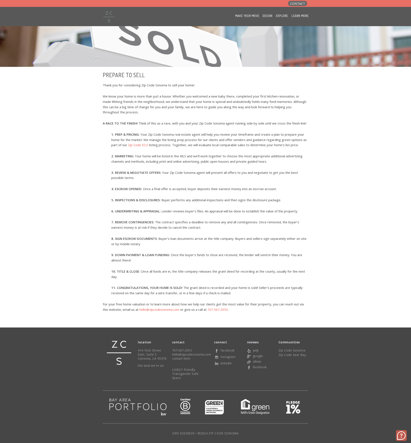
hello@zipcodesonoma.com (159, 309)
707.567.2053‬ (217, 309)
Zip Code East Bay (292, 355)
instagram (227, 357)
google (258, 356)
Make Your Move (247, 16)
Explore (282, 16)
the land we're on (151, 365)
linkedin (226, 363)
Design (268, 16)
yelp (256, 350)
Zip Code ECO (138, 145)
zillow (257, 361)
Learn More (300, 16)
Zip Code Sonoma (291, 350)
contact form (181, 358)
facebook (227, 350)
